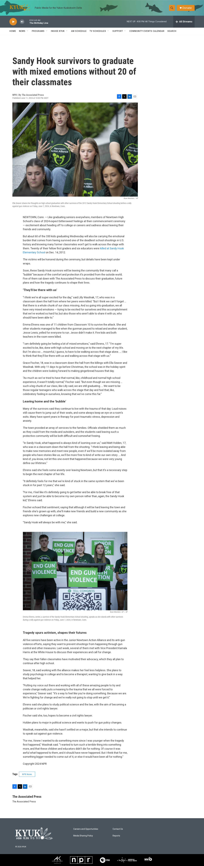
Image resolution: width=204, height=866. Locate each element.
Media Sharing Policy (83, 836)
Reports (116, 836)
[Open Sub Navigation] (27, 31)
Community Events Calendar (146, 31)
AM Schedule (79, 31)
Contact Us (118, 829)
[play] (13, 21)
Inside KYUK (58, 31)
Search (171, 31)
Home (12, 31)
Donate (187, 7)
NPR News (27, 774)
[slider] (26, 21)
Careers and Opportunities (85, 829)
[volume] (22, 21)
